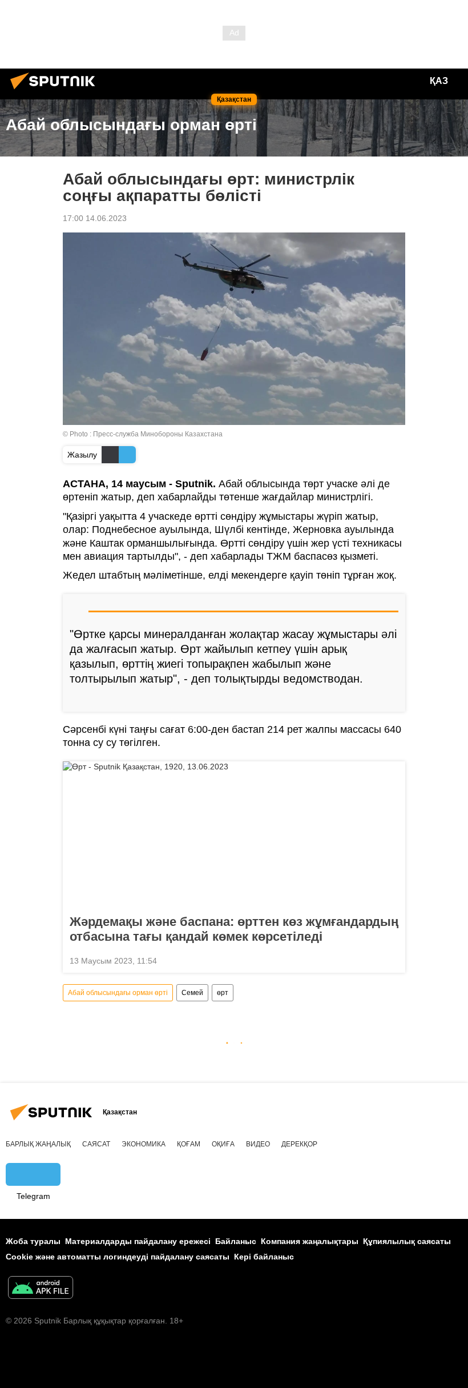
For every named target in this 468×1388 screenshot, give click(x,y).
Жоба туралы (33, 1241)
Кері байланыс (264, 1256)
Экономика (144, 1144)
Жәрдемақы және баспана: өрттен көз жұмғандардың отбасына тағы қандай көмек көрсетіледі (234, 929)
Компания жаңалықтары (309, 1241)
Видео (258, 1144)
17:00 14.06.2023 (95, 218)
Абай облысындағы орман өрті (118, 993)
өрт (222, 993)
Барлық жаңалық (38, 1144)
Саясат (96, 1144)
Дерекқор (299, 1144)
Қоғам (188, 1144)
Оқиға (223, 1144)
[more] (392, 698)
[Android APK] (40, 1289)
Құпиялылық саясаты (407, 1241)
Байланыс (235, 1241)
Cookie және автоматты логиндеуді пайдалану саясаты (117, 1256)
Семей (192, 993)
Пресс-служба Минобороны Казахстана (158, 434)
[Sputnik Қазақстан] (56, 90)
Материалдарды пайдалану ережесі (138, 1241)
